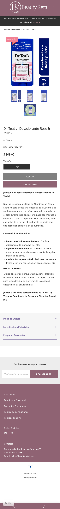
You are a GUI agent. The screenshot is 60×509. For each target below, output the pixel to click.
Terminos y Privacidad (15, 400)
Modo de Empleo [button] (11, 318)
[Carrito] (54, 8)
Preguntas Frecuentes (15, 406)
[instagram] (12, 433)
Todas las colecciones (11, 30)
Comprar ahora (30, 185)
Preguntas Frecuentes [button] (14, 335)
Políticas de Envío (12, 418)
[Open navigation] (6, 7)
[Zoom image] (30, 63)
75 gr (17, 166)
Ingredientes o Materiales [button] (16, 327)
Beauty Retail (32, 474)
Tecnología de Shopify (30, 477)
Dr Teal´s (7, 140)
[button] (10, 63)
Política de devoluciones (16, 412)
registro (36, 22)
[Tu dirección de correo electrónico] (16, 374)
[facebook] (5, 433)
